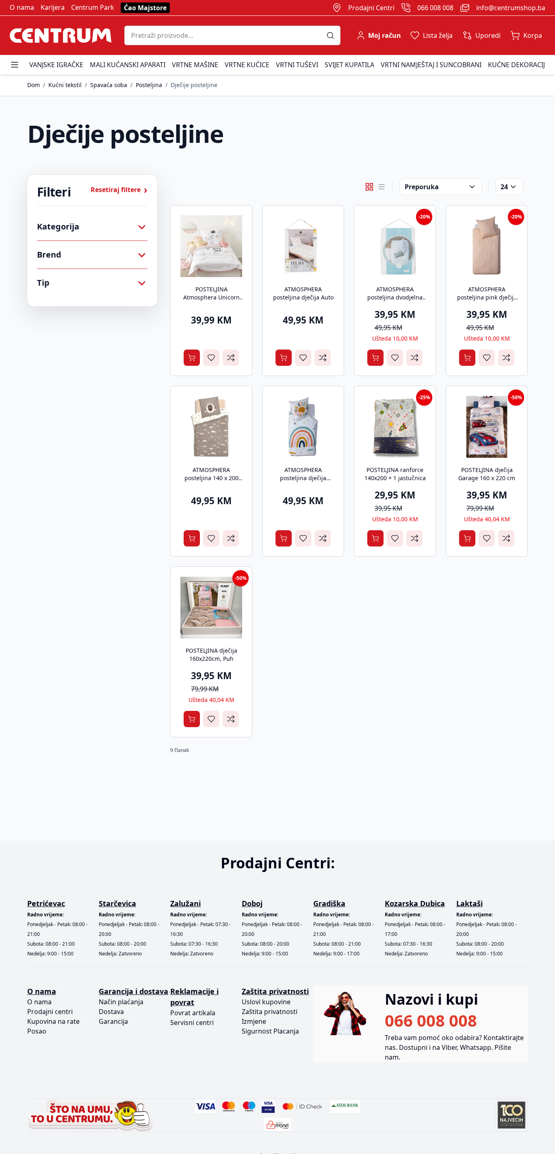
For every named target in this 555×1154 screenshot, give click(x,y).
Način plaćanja (121, 1001)
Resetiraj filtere (119, 190)
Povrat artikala (192, 1012)
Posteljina (149, 85)
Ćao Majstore (145, 7)
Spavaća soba (108, 85)
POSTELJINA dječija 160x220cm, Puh (211, 654)
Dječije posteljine (194, 85)
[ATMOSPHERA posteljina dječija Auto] (303, 246)
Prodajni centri (50, 1011)
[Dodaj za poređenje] (231, 358)
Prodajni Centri (371, 7)
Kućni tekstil (65, 85)
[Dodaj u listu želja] (211, 358)
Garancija (113, 1021)
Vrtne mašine (195, 64)
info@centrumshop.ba (510, 7)
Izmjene (254, 1021)
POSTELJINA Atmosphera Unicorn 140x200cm (211, 297)
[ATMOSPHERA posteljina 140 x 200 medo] (211, 427)
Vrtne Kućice (247, 64)
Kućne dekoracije (518, 64)
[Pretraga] (333, 35)
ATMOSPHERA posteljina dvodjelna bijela (395, 297)
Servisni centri (192, 1022)
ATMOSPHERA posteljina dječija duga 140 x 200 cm (303, 478)
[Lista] (381, 186)
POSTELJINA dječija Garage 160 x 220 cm (486, 474)
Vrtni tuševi (297, 64)
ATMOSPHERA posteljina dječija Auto (303, 293)
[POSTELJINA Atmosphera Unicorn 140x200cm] (211, 246)
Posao (36, 1031)
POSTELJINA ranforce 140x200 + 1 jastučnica (395, 474)
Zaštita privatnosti (269, 1011)
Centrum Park (92, 7)
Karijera (53, 7)
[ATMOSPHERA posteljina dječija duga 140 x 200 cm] (303, 427)
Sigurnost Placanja (270, 1031)
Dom (33, 85)
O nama (22, 7)
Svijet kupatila (349, 64)
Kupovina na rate (53, 1021)
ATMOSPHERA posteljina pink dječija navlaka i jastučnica (487, 297)
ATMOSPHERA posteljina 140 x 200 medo (211, 478)
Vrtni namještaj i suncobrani (431, 64)
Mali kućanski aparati (127, 64)
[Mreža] (369, 186)
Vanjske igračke (56, 64)
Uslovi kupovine (266, 1001)
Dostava (111, 1011)
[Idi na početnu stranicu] (60, 35)
